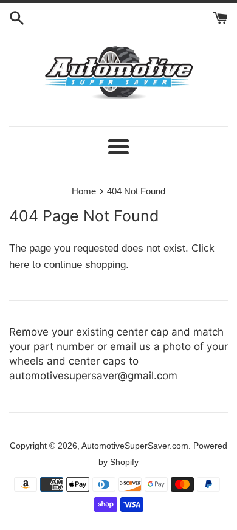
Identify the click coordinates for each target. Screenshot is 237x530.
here (19, 264)
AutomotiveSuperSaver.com (134, 445)
